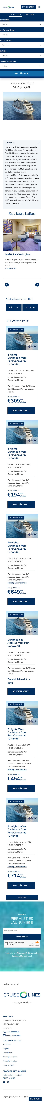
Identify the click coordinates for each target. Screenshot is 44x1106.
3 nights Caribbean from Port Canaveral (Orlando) (17, 453)
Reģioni (6, 1048)
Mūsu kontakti (8, 1065)
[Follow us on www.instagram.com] (8, 1082)
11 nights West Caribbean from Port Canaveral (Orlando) (17, 831)
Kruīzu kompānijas (10, 1061)
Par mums (7, 1044)
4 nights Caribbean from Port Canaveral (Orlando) (17, 359)
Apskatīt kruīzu (21, 410)
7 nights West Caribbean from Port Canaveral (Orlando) (17, 734)
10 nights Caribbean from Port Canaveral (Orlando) (17, 547)
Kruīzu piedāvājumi (10, 1057)
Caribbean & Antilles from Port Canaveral (18, 643)
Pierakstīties (22, 936)
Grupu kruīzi (7, 1053)
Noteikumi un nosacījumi (12, 1075)
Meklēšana (28, 7)
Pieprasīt (35, 1099)
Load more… (22, 897)
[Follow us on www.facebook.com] (4, 1082)
